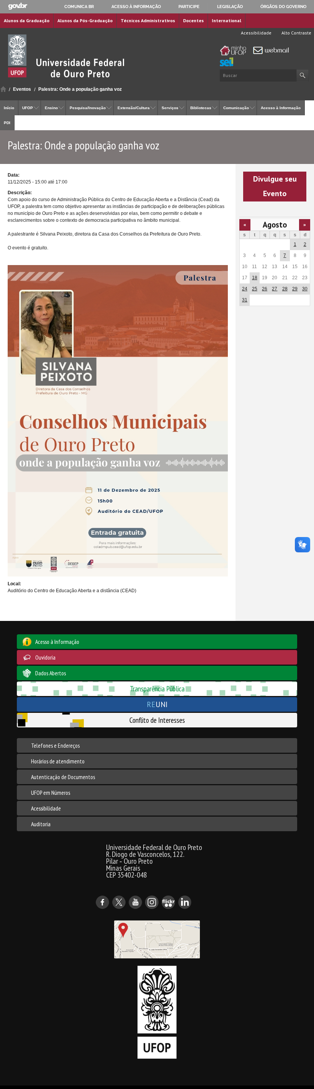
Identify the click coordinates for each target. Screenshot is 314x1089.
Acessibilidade (255, 33)
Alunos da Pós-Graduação (85, 20)
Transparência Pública (157, 688)
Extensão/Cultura (134, 108)
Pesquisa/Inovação (88, 108)
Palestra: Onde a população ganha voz (80, 89)
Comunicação (236, 108)
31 (244, 300)
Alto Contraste (295, 33)
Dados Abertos (50, 673)
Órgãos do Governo (283, 6)
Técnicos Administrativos (148, 20)
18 (254, 277)
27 (274, 288)
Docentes (193, 20)
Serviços (170, 108)
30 (304, 288)
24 (244, 288)
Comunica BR (79, 6)
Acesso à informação (136, 6)
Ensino (51, 108)
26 (264, 288)
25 (254, 288)
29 (295, 288)
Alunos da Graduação (26, 20)
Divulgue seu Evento (275, 186)
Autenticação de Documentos (63, 777)
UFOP (27, 108)
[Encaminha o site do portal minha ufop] (235, 51)
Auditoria (41, 824)
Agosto (275, 224)
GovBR (17, 6)
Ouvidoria (45, 657)
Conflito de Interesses (157, 720)
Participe (189, 6)
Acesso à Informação (281, 108)
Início (3, 89)
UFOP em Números (50, 792)
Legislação (230, 6)
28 (285, 288)
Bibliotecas (200, 108)
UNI (157, 704)
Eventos (22, 89)
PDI (7, 123)
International (226, 20)
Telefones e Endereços (55, 745)
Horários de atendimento (58, 761)
